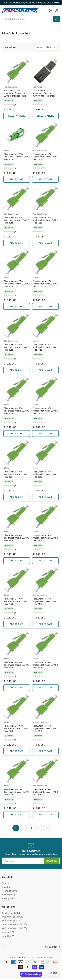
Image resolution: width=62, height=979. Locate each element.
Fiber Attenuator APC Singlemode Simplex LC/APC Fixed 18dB (16, 411)
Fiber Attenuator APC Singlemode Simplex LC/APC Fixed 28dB (45, 728)
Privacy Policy (9, 898)
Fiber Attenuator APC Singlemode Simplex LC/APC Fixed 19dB (45, 411)
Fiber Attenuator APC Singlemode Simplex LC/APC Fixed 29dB (16, 792)
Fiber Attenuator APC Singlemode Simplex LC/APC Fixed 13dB (45, 220)
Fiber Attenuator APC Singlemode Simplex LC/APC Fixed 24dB (45, 601)
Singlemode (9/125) (11, 913)
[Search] (56, 19)
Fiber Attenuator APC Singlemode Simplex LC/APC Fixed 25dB (16, 665)
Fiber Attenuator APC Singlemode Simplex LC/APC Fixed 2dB (45, 792)
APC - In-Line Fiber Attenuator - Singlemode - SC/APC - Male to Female (43, 93)
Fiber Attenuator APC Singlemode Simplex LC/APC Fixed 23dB (16, 601)
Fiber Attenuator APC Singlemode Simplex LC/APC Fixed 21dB (16, 538)
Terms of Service (10, 891)
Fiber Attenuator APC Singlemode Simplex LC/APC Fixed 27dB (16, 728)
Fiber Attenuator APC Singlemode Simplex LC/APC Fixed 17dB (45, 347)
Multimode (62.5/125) (12, 916)
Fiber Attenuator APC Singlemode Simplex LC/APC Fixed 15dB (45, 283)
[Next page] (46, 828)
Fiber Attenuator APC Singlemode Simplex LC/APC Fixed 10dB (16, 156)
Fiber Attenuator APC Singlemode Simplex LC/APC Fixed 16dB (16, 347)
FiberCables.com (10, 87)
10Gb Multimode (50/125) (14, 924)
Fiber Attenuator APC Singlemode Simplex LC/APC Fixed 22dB (45, 538)
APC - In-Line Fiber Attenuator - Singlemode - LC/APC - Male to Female (15, 93)
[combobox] (31, 19)
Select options (16, 116)
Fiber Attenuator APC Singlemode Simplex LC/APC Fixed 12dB (16, 220)
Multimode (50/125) (11, 920)
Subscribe (51, 861)
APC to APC (8, 932)
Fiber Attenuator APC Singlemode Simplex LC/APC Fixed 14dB (16, 283)
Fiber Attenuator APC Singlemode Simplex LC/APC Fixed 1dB (16, 474)
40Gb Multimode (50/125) (14, 928)
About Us (6, 887)
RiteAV (6, 150)
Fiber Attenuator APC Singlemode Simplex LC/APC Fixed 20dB (45, 474)
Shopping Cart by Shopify (42, 957)
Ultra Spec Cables (39, 150)
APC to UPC (8, 936)
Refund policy (8, 894)
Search (5, 883)
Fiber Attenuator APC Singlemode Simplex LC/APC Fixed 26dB (45, 665)
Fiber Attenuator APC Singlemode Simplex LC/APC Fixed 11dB (45, 156)
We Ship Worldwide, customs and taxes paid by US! (31, 2)
